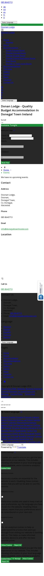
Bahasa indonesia (28, 428)
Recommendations (11, 66)
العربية (24, 420)
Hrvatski (16, 428)
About (6, 45)
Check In (5, 135)
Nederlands (20, 430)
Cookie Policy (17, 394)
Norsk (12, 430)
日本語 (15, 433)
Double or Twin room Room (19, 63)
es (4, 12)
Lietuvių (4, 422)
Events (6, 74)
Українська (6, 433)
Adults (4, 141)
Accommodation (11, 47)
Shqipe (4, 439)
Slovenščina (13, 439)
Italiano (6, 337)
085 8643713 (6, 2)
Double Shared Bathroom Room (20, 58)
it (4, 17)
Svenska (30, 436)
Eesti (18, 420)
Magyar (7, 428)
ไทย (35, 430)
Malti (10, 425)
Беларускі (28, 425)
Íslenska (5, 430)
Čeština (36, 425)
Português (30, 433)
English (6, 329)
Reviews (9, 42)
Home (6, 39)
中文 (31, 439)
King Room (11, 61)
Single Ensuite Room (15, 50)
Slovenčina (24, 439)
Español (7, 332)
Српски (38, 436)
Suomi (30, 420)
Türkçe (29, 430)
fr (4, 15)
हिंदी (2, 428)
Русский (14, 436)
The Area (7, 69)
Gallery (6, 71)
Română (22, 436)
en (4, 9)
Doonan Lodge (8, 27)
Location (7, 79)
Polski (38, 433)
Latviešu (12, 422)
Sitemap (4, 394)
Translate (21, 447)
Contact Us (8, 82)
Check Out (5, 138)
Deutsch (7, 326)
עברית (39, 428)
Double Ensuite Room (16, 53)
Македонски (23, 422)
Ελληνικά (11, 420)
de (4, 7)
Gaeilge (36, 420)
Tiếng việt (5, 436)
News (6, 77)
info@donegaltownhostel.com (14, 229)
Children (5, 151)
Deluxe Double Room (15, 55)
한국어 (21, 433)
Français (7, 334)
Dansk (4, 420)
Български (18, 425)
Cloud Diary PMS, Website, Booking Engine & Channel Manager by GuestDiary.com (21, 390)
